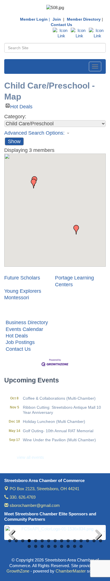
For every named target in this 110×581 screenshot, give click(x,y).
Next (96, 535)
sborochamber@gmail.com (34, 505)
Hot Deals (21, 105)
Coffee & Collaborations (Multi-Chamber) (59, 396)
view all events (30, 457)
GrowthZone (17, 571)
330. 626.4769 (22, 497)
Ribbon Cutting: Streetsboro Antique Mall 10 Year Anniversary (62, 407)
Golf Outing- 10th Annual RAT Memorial (58, 428)
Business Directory (27, 322)
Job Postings (20, 342)
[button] (76, 230)
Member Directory (84, 19)
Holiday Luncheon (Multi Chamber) (54, 419)
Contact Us (61, 24)
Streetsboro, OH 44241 (44, 488)
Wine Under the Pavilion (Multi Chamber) (59, 437)
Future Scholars (22, 278)
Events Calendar (24, 329)
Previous (13, 535)
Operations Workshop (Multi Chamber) (57, 446)
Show (14, 141)
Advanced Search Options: (34, 133)
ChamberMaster (71, 571)
